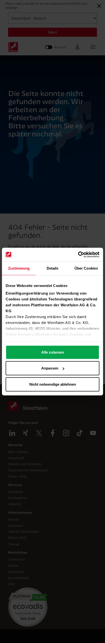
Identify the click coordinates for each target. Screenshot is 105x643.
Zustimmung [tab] (19, 268)
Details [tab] (53, 268)
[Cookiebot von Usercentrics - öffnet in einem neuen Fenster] (78, 254)
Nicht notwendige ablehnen (52, 384)
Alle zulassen (52, 352)
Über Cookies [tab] (86, 268)
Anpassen (49, 368)
